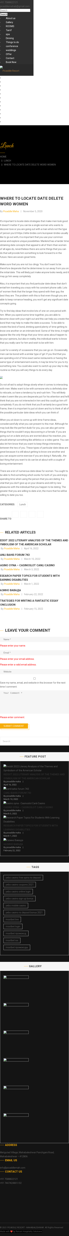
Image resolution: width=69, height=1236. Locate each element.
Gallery (9, 22)
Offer (9, 54)
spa (8, 34)
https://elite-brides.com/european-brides (38, 233)
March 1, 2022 (31, 584)
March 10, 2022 (32, 559)
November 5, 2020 (33, 211)
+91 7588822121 (9, 2)
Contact (10, 58)
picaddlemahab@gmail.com (15, 6)
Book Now (11, 62)
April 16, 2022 (31, 548)
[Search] (65, 741)
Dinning (10, 38)
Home (3, 156)
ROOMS (10, 26)
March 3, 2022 (31, 569)
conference (12, 46)
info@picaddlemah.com (12, 1167)
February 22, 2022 (33, 594)
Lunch (7, 160)
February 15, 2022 (33, 608)
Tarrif (9, 30)
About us (10, 18)
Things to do (12, 42)
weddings (11, 50)
